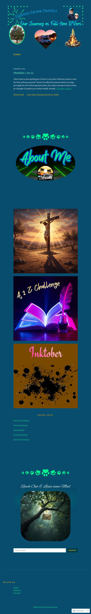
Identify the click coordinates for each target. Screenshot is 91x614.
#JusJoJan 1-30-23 (23, 73)
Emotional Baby (18, 430)
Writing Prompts (18, 94)
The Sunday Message (20, 425)
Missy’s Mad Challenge (21, 420)
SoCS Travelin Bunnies (21, 439)
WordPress (17, 590)
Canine (29, 94)
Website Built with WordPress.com (45, 607)
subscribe (72, 550)
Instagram (17, 593)
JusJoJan (56, 94)
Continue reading (64, 88)
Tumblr (15, 587)
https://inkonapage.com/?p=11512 (42, 94)
